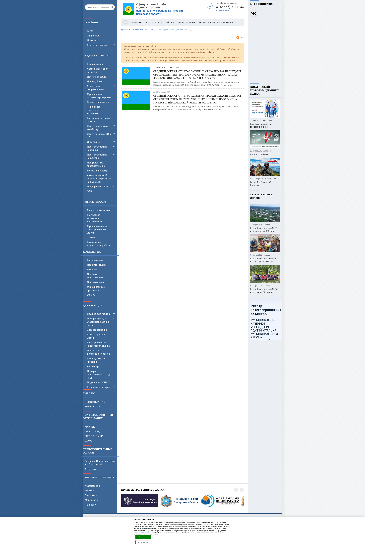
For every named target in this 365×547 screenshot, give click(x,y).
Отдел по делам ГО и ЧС (99, 135)
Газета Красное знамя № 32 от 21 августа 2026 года (264, 229)
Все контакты (223, 10)
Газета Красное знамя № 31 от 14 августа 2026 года (264, 260)
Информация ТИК (95, 401)
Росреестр (93, 366)
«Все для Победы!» (259, 154)
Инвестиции (93, 142)
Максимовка (91, 500)
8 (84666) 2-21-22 (230, 6)
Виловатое (91, 495)
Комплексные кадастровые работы (98, 243)
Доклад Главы (95, 81)
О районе (169, 22)
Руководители (95, 64)
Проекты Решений (97, 264)
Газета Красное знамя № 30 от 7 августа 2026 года (264, 290)
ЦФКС (88, 440)
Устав (90, 30)
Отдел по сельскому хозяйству (98, 127)
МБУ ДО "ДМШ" (94, 436)
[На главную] (156, 9)
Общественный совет (99, 102)
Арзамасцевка (92, 485)
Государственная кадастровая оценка (98, 344)
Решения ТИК (92, 406)
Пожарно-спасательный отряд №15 (98, 374)
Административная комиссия (97, 70)
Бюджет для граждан (99, 313)
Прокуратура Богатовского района (98, 352)
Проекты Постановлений (95, 276)
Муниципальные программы (96, 288)
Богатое (89, 490)
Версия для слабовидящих (218, 22)
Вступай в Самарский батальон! (260, 183)
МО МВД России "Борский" (96, 360)
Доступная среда (96, 76)
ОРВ (89, 191)
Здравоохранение (97, 329)
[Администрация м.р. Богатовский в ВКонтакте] (253, 13)
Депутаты (90, 469)
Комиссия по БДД (97, 170)
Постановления (95, 282)
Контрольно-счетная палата (98, 119)
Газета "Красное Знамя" (96, 336)
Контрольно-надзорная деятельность (94, 218)
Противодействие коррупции (97, 148)
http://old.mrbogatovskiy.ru (200, 51)
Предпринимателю (97, 186)
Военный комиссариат (99, 387)
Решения (92, 269)
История (92, 40)
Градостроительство (98, 210)
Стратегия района (97, 45)
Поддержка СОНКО (98, 382)
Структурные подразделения (95, 87)
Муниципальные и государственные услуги (97, 229)
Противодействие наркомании (97, 156)
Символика (93, 35)
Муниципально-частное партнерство (99, 95)
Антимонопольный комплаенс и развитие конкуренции (99, 178)
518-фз (91, 237)
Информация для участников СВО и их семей (98, 322)
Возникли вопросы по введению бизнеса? (260, 125)
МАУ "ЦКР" (91, 426)
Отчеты (91, 294)
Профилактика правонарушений (96, 164)
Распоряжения (95, 260)
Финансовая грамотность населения (94, 110)
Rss (242, 37)
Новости (137, 22)
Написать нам (186, 22)
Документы (152, 22)
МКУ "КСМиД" (93, 431)
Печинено (90, 504)
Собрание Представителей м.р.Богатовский (100, 462)
